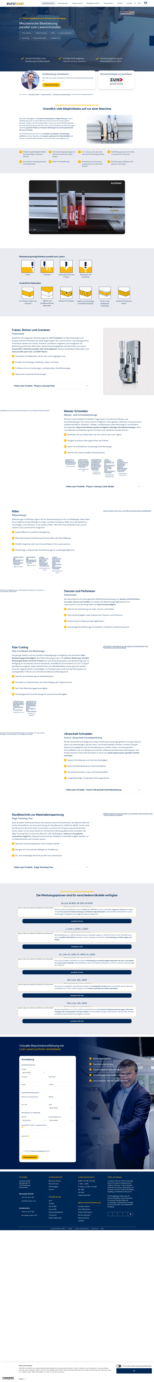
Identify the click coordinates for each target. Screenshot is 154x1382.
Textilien (51, 1204)
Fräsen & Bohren (26, 33)
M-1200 (86, 1181)
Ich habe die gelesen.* (37, 1151)
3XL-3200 (81, 1192)
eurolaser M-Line (77, 921)
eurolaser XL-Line (77, 972)
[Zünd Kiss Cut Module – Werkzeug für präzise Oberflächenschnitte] (31, 706)
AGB (102, 1228)
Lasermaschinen (48, 3)
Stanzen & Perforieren (66, 33)
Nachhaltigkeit (53, 1187)
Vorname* (24, 1077)
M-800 (80, 1181)
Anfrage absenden (29, 1157)
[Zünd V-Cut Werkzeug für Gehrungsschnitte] (70, 462)
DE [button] (139, 3)
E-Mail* (23, 1084)
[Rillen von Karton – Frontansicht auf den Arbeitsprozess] (31, 560)
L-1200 (80, 1184)
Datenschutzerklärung (38, 1151)
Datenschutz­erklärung (81, 1228)
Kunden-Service (77, 3)
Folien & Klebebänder (56, 1212)
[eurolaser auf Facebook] (110, 1214)
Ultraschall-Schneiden (39, 38)
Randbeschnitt (55, 38)
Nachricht (24, 1136)
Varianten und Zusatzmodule (62, 94)
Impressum (94, 1228)
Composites (53, 1215)
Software (81, 1221)
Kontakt (129, 3)
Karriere (51, 1189)
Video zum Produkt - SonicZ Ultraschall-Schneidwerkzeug (93, 789)
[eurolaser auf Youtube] (125, 1214)
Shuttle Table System (85, 1212)
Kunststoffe (53, 1209)
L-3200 (86, 1184)
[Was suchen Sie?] (135, 3)
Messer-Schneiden (41, 33)
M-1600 (92, 1181)
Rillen (53, 33)
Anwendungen (63, 3)
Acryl (50, 1201)
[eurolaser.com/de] (24, 3)
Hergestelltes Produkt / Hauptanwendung (33, 1125)
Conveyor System (84, 1206)
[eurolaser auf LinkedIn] (120, 1214)
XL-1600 (87, 1187)
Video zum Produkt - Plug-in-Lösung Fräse (34, 386)
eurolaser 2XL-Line (77, 995)
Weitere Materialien (55, 1218)
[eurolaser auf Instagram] (115, 1214)
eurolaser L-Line (77, 947)
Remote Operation (84, 1215)
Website (51, 1097)
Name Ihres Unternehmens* (29, 1097)
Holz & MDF (53, 1206)
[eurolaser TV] (130, 1214)
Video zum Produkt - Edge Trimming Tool (33, 867)
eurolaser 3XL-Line (77, 1021)
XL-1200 (80, 1187)
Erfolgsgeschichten (92, 3)
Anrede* (23, 1069)
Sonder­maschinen (84, 1195)
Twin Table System (84, 1209)
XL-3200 (94, 1187)
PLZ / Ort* (24, 1104)
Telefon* (51, 1084)
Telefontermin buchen (51, 85)
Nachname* (52, 1077)
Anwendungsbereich (55, 1117)
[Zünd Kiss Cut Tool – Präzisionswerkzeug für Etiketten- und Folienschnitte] (18, 705)
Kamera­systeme (83, 1218)
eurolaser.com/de (34, 94)
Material (23, 1117)
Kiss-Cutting (25, 38)
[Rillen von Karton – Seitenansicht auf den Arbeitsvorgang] (18, 561)
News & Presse (54, 1184)
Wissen (119, 3)
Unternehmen (108, 3)
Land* (50, 1104)
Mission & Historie (55, 1181)
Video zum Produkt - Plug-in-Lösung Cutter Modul (90, 486)
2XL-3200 (81, 1189)
